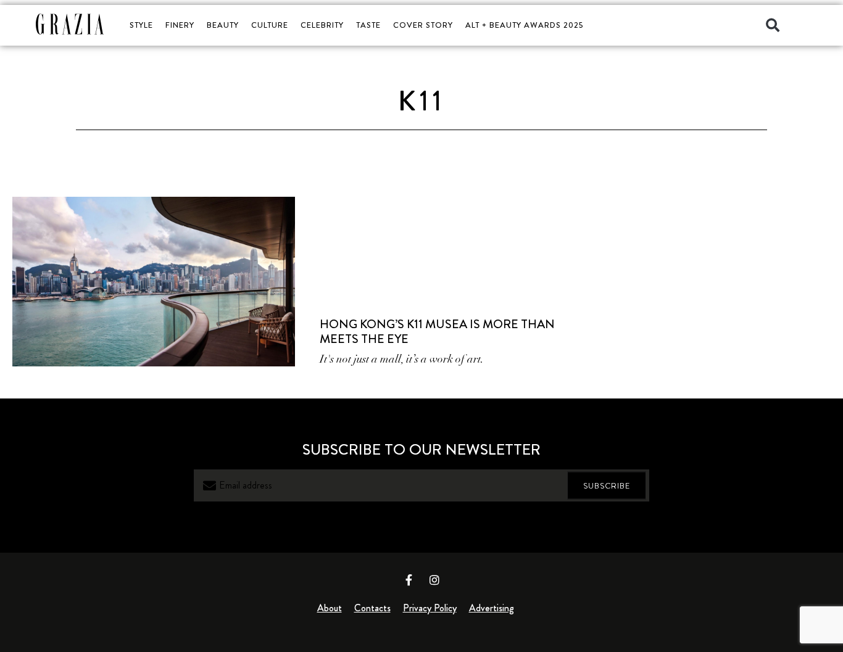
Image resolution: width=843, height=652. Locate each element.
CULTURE (269, 25)
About (329, 608)
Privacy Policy (430, 608)
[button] (772, 25)
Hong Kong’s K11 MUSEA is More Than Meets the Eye (437, 331)
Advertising (491, 608)
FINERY (179, 25)
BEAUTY (223, 25)
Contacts (372, 608)
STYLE (141, 25)
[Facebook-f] (409, 580)
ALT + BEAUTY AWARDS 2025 (524, 25)
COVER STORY (423, 25)
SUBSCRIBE (606, 485)
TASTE (368, 25)
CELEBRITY (322, 25)
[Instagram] (434, 580)
